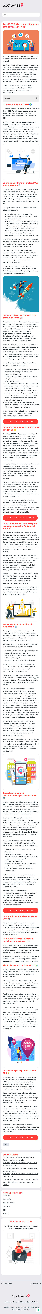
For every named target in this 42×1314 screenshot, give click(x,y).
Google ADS (7, 1199)
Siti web (5, 1213)
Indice (7, 98)
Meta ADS (6, 1206)
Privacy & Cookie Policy (28, 1302)
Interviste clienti (8, 1203)
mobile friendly (18, 882)
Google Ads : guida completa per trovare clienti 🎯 (20, 1179)
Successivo (35, 1284)
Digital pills (6, 1195)
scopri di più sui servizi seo (20, 421)
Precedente (7, 1284)
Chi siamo (8, 1302)
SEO (5, 1144)
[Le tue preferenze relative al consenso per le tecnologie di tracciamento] (38, 1310)
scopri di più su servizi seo (20, 518)
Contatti (16, 1302)
